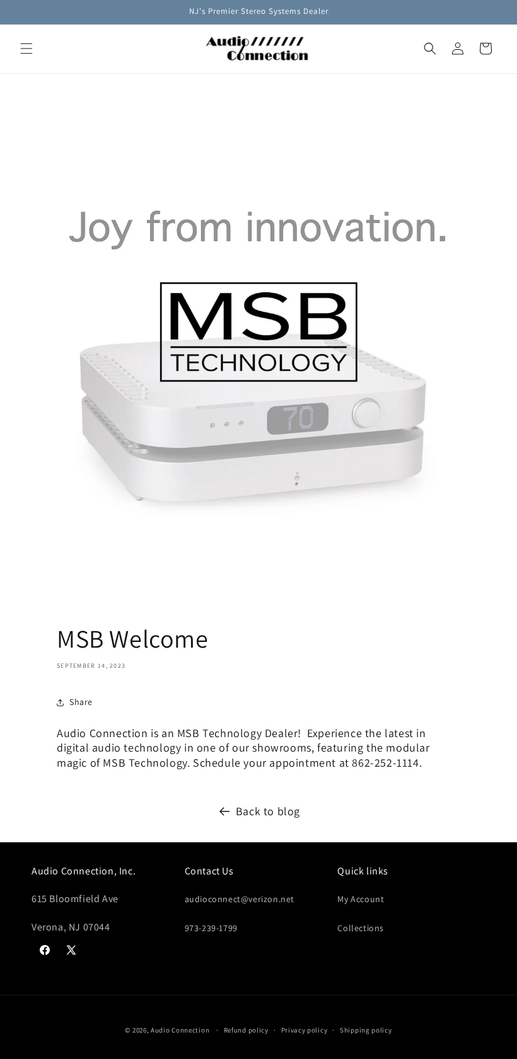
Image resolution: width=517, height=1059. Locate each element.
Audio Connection (180, 1030)
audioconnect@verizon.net (239, 899)
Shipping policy (366, 1030)
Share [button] (81, 701)
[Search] (430, 48)
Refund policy (246, 1030)
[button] (26, 48)
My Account (360, 899)
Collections (360, 928)
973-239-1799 (211, 928)
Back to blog (268, 811)
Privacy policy (304, 1030)
